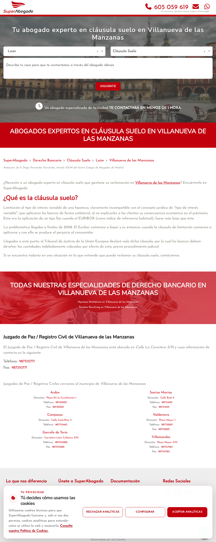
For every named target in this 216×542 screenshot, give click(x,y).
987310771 (27, 361)
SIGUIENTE (108, 86)
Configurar (145, 512)
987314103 (167, 402)
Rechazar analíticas (102, 512)
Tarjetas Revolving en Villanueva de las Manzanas (108, 307)
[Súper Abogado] (18, 7)
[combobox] (50, 51)
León (100, 160)
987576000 (61, 442)
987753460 (61, 424)
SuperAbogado (15, 160)
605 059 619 (170, 7)
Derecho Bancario (47, 160)
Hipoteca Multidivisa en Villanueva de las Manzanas (108, 302)
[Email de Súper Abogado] (195, 7)
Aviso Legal (203, 11)
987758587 (167, 424)
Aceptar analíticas (187, 512)
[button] (98, 51)
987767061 (167, 447)
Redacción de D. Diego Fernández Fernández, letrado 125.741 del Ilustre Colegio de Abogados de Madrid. (63, 167)
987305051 (61, 402)
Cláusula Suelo (78, 160)
